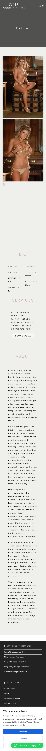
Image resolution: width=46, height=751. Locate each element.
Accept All (23, 731)
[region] (23, 729)
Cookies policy (10, 703)
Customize (23, 738)
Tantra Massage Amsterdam (14, 652)
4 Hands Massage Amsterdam (15, 671)
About (6, 693)
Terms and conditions (12, 698)
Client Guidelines (10, 688)
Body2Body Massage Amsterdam (16, 666)
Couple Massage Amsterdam (15, 661)
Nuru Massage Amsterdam (14, 657)
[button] (27, 745)
